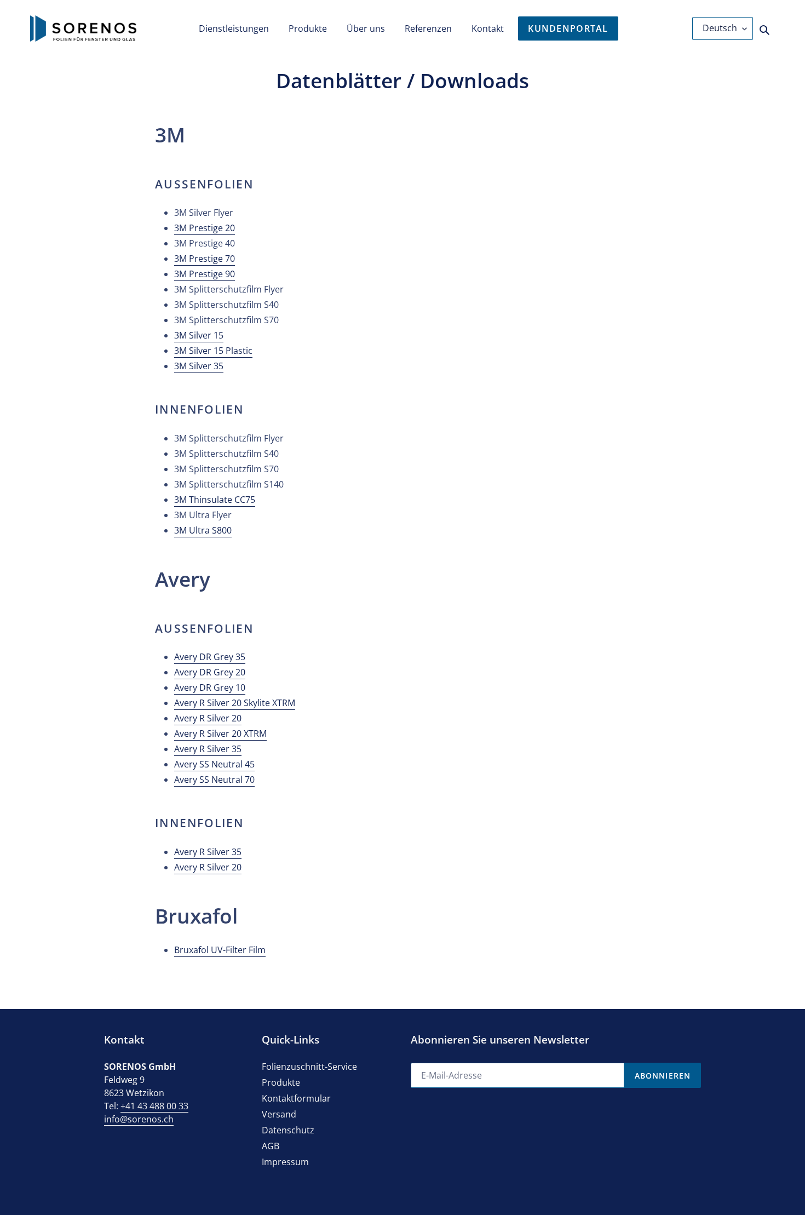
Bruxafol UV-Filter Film (220, 950)
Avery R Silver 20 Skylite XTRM (234, 703)
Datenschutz (288, 1130)
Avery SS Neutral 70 (214, 779)
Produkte (281, 1082)
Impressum (285, 1162)
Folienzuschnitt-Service (309, 1067)
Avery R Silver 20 (208, 718)
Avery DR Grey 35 (209, 657)
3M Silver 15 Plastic (213, 351)
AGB (270, 1146)
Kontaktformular (296, 1098)
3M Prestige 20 (204, 228)
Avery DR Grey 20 (209, 672)
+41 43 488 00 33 (154, 1106)
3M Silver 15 (198, 335)
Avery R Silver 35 (208, 749)
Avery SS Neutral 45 (214, 764)
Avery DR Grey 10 (209, 687)
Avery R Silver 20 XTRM (220, 733)
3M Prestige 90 (204, 274)
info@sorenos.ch (139, 1119)
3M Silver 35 (198, 366)
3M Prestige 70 (204, 259)
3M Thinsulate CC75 (214, 500)
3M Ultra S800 (203, 530)
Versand (279, 1114)
